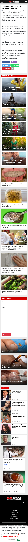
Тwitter (7, 65)
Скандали (14, 514)
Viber (15, 62)
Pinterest (7, 68)
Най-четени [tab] (5, 388)
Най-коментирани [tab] (14, 388)
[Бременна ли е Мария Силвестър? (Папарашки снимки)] (6, 429)
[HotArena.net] (14, 498)
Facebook (7, 62)
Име (3, 301)
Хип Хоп (14, 520)
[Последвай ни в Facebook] (19, 502)
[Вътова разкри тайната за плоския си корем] (14, 85)
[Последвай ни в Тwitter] (23, 502)
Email (3, 307)
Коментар (5, 313)
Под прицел (14, 518)
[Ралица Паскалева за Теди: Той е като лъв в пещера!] (14, 158)
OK (19, 540)
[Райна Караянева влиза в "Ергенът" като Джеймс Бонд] (14, 144)
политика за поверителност (10, 536)
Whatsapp (16, 65)
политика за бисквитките (18, 535)
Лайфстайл (14, 510)
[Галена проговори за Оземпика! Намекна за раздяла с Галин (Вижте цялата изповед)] (6, 406)
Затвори (11, 540)
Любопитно (14, 512)
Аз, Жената (14, 516)
